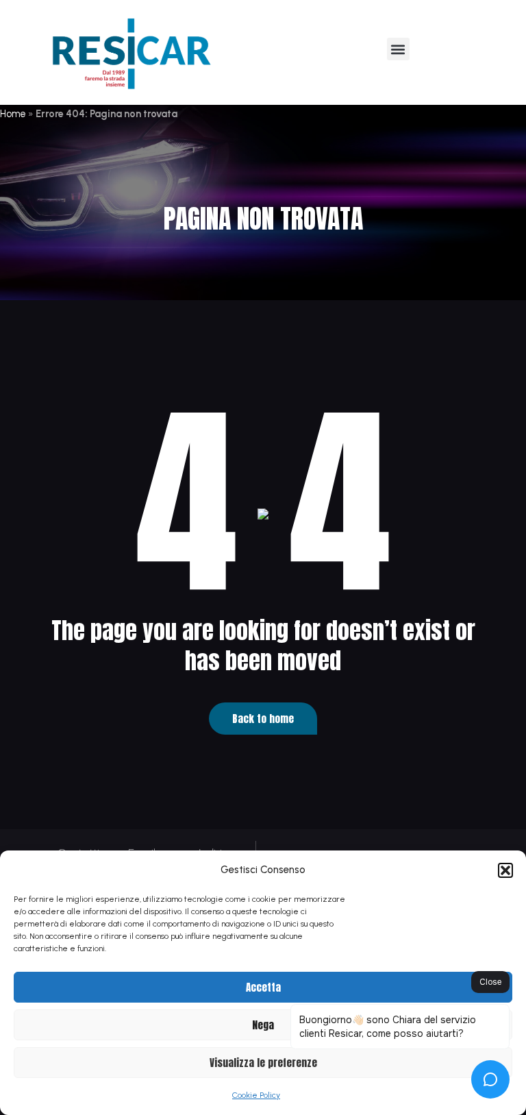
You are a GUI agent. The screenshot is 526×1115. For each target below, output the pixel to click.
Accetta (263, 987)
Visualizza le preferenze (263, 1062)
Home (13, 114)
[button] (505, 870)
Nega (263, 1025)
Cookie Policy (256, 1095)
